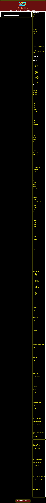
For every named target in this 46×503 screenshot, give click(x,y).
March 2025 (36, 76)
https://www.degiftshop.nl (38, 418)
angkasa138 (35, 90)
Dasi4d (34, 354)
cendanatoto (35, 233)
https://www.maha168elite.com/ (39, 118)
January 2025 (36, 78)
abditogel (36, 274)
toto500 (34, 171)
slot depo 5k (35, 33)
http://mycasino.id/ (37, 441)
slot (34, 120)
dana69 (34, 139)
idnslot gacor (37, 287)
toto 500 (34, 260)
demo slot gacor (36, 154)
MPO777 (34, 268)
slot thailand (35, 320)
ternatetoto (35, 27)
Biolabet (36, 291)
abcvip (34, 211)
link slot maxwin (36, 167)
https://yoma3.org (36, 376)
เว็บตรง (34, 14)
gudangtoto (34, 249)
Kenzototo (35, 197)
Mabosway (35, 94)
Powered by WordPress (20, 500)
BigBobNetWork (23, 501)
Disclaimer (34, 10)
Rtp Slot (36, 282)
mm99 (34, 195)
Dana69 (36, 294)
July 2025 (36, 73)
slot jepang (35, 330)
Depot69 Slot (36, 292)
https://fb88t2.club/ (38, 201)
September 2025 (37, 71)
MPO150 (34, 148)
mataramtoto (35, 373)
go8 (33, 44)
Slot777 (34, 184)
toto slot (35, 29)
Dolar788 (35, 357)
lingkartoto (35, 96)
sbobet (34, 182)
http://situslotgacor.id (37, 465)
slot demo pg (35, 307)
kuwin (34, 40)
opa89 (34, 135)
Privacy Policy (27, 10)
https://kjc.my (35, 152)
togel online (35, 111)
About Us (15, 10)
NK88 (34, 42)
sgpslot (34, 180)
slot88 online (35, 239)
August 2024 (36, 82)
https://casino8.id (36, 489)
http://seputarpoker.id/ (37, 459)
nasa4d (34, 408)
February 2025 (37, 77)
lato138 (34, 222)
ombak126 (35, 399)
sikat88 (34, 199)
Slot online (35, 317)
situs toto (35, 109)
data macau (35, 141)
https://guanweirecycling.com (38, 344)
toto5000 (34, 105)
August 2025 (36, 72)
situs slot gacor (36, 327)
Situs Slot (35, 386)
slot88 (34, 150)
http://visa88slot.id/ (37, 448)
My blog (36, 86)
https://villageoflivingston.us (39, 476)
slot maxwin (35, 169)
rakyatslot (35, 103)
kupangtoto (36, 285)
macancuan (35, 165)
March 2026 (36, 66)
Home (11, 10)
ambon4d (34, 107)
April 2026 (36, 65)
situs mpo (36, 286)
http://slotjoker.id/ (37, 462)
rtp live (36, 293)
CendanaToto (36, 280)
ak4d (35, 273)
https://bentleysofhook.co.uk (38, 479)
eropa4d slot (35, 31)
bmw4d (34, 25)
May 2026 (36, 64)
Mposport (34, 389)
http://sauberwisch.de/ (37, 421)
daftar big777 (35, 16)
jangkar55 (35, 207)
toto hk (34, 236)
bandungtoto (35, 124)
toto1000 (34, 137)
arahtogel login (36, 271)
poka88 (34, 178)
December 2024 (37, 79)
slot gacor (35, 220)
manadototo (35, 370)
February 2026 (37, 67)
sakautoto (35, 88)
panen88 (34, 18)
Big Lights (27, 500)
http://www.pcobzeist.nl (37, 486)
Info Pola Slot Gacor (37, 402)
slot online (36, 279)
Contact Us (20, 10)
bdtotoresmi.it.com (36, 92)
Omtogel (34, 242)
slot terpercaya (36, 310)
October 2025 (36, 70)
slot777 (34, 226)
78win (34, 209)
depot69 (34, 186)
